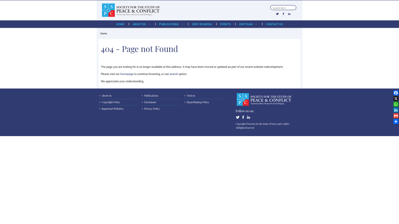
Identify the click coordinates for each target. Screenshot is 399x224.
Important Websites (112, 108)
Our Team (246, 24)
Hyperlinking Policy (197, 102)
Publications (169, 24)
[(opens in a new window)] (277, 14)
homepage (127, 74)
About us (139, 24)
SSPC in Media (202, 24)
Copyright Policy (110, 102)
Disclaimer (150, 102)
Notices (190, 95)
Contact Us (274, 24)
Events (225, 24)
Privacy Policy (152, 108)
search (174, 74)
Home (120, 24)
